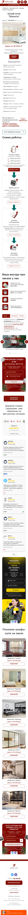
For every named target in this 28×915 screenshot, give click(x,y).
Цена (5, 316)
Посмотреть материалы (14, 398)
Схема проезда (14, 892)
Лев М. (9, 479)
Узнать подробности (23, 120)
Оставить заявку (14, 169)
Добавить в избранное (14, 896)
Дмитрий (10, 460)
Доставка (14, 316)
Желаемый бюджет (15, 376)
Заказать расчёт (14, 57)
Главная (5, 8)
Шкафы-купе (13, 8)
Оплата (21, 316)
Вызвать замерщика (14, 202)
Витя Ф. (10, 535)
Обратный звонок (14, 882)
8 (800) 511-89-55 (15, 158)
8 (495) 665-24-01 (15, 161)
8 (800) (14, 878)
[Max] (15, 622)
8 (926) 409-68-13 (15, 163)
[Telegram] (12, 622)
